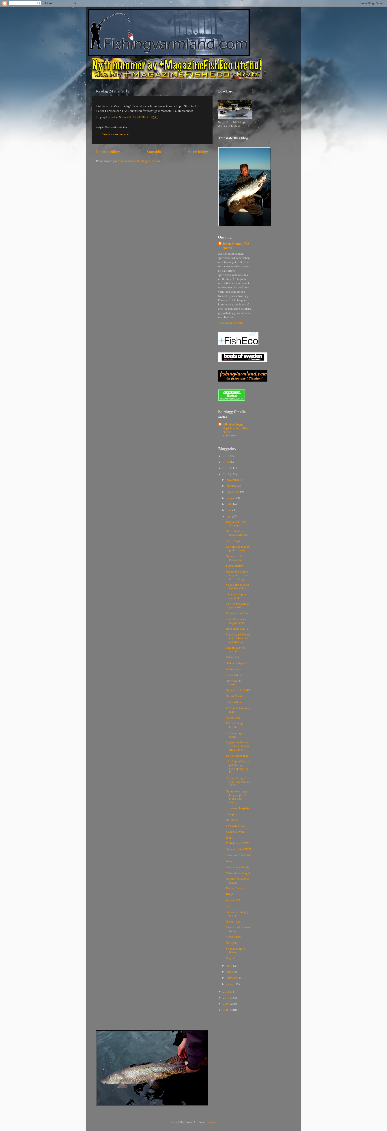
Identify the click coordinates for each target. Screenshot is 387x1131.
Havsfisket (232, 820)
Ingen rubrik (233, 937)
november (233, 480)
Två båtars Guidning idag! (238, 709)
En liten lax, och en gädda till (237, 605)
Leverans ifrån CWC (238, 855)
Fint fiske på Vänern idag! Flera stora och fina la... (238, 638)
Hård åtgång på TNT (238, 629)
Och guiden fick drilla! (235, 649)
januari (231, 984)
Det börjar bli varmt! (234, 682)
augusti (231, 498)
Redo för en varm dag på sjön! (236, 621)
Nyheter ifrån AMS (238, 690)
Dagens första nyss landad (237, 880)
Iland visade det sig (237, 867)
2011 (226, 991)
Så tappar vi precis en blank (237, 596)
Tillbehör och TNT (237, 843)
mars (230, 972)
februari (232, 978)
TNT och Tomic (235, 826)
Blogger (211, 1122)
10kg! (229, 894)
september (233, 492)
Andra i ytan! (234, 669)
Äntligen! (232, 943)
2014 (226, 462)
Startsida (153, 151)
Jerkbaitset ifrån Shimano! (236, 523)
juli (229, 504)
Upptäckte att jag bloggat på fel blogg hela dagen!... (236, 796)
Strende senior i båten (235, 950)
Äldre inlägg (197, 151)
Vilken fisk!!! (234, 657)
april (230, 966)
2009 (226, 1004)
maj (229, 516)
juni (229, 510)
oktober (232, 486)
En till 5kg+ (233, 541)
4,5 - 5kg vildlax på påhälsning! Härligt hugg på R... (238, 766)
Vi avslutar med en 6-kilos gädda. (237, 586)
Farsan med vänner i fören (238, 929)
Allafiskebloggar (234, 424)
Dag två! (231, 958)
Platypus (231, 814)
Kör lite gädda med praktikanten (237, 548)
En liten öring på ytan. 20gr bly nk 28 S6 (238, 781)
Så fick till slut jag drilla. (237, 913)
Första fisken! (234, 675)
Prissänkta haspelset (238, 808)
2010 (226, 998)
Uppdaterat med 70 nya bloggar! (236, 430)
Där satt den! (234, 717)
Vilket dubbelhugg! (238, 873)
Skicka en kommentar (115, 134)
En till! (230, 906)
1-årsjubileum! (235, 566)
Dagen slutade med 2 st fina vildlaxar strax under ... (238, 745)
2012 (226, 474)
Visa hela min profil (230, 323)
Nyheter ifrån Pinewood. (234, 558)
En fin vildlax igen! (238, 755)
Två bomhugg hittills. (234, 725)
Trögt (229, 837)
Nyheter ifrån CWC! (238, 849)
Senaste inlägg (108, 151)
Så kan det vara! (236, 832)
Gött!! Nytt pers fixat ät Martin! (237, 533)
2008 (226, 1010)
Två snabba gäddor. (237, 613)
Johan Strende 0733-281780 (236, 246)
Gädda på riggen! (236, 663)
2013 (226, 468)
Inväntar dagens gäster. (235, 734)
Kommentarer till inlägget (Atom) (138, 161)
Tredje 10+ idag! (236, 888)
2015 (226, 456)
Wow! (229, 861)
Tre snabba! (233, 900)
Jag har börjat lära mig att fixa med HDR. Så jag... (237, 575)
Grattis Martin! (235, 696)
